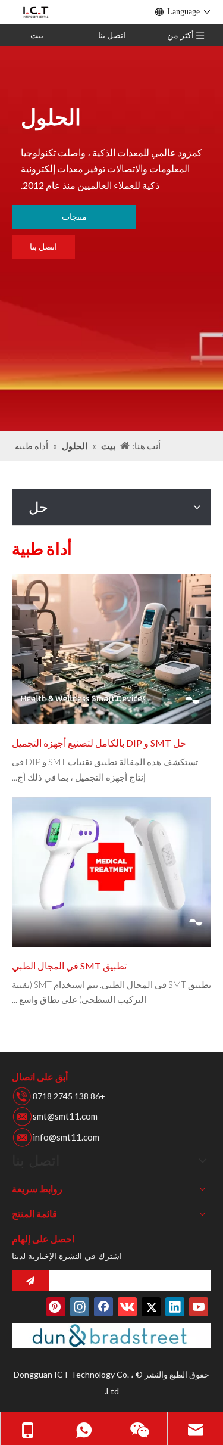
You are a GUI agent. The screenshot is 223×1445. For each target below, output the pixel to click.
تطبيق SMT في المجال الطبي (69, 965)
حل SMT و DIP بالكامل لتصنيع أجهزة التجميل (99, 742)
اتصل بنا (111, 35)
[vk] (127, 1306)
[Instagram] (79, 1306)
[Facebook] (103, 1306)
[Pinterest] (55, 1306)
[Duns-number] (111, 1335)
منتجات (74, 217)
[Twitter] (151, 1306)
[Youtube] (198, 1306)
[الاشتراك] (30, 1280)
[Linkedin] (174, 1306)
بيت (36, 35)
